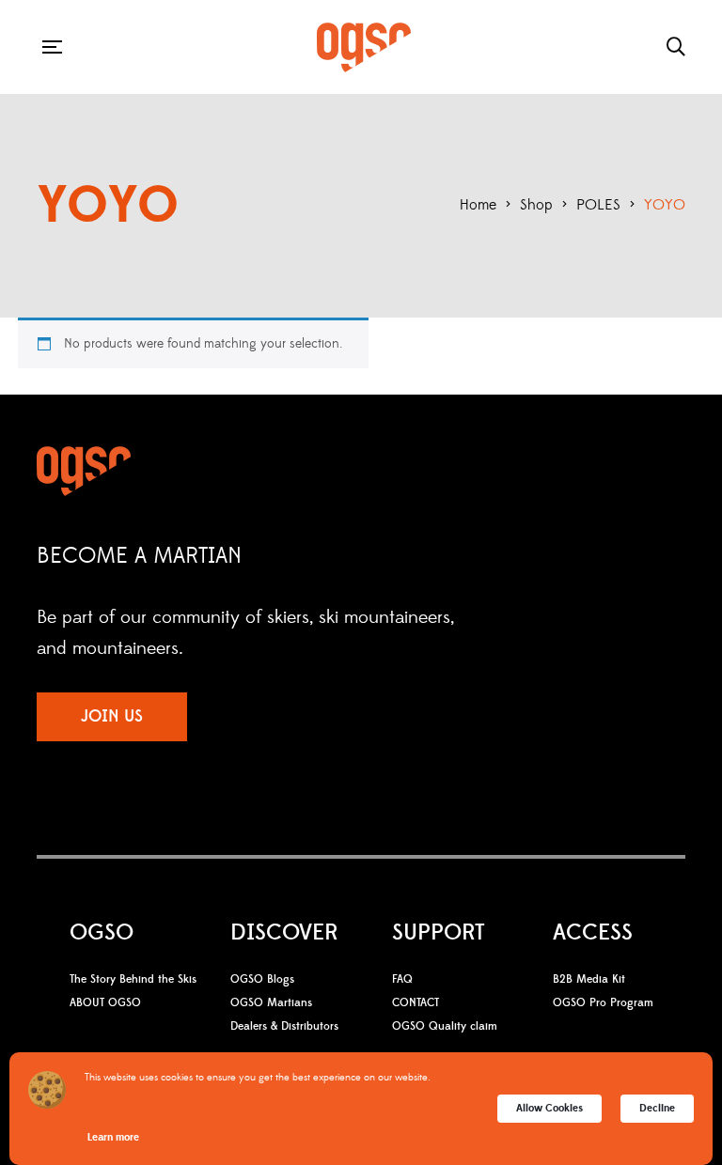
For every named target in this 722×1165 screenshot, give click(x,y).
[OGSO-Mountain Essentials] (364, 47)
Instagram (224, 844)
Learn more (113, 1137)
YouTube (263, 844)
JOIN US (112, 716)
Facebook (192, 844)
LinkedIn (300, 844)
